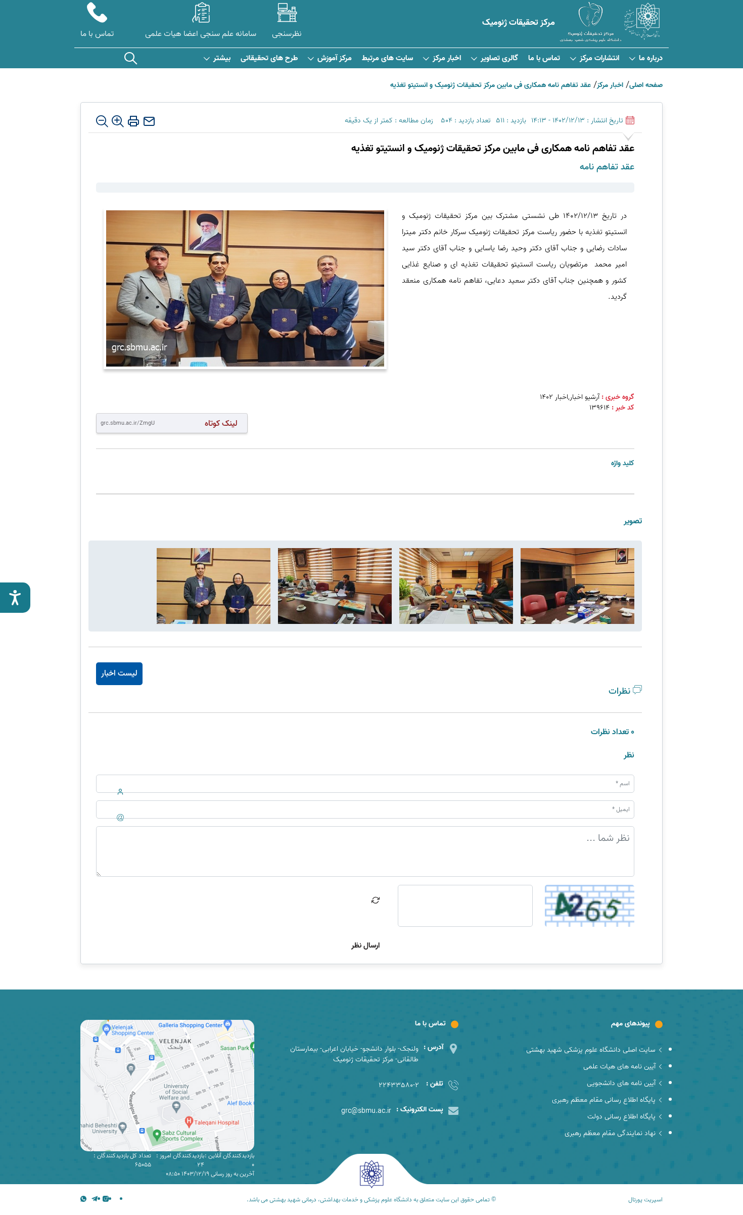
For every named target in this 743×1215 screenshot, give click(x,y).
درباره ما (651, 58)
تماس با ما (544, 58)
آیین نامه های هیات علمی (619, 1066)
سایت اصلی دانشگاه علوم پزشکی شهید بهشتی (591, 1050)
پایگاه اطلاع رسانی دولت (621, 1116)
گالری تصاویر (499, 58)
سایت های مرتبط (387, 58)
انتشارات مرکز (599, 58)
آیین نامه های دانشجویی (621, 1083)
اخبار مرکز (447, 58)
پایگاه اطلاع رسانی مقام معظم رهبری (604, 1100)
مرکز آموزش (334, 58)
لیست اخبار (119, 673)
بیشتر (221, 58)
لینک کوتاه (221, 423)
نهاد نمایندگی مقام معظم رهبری (610, 1133)
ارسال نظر (365, 945)
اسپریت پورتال (645, 1199)
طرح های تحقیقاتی (269, 58)
